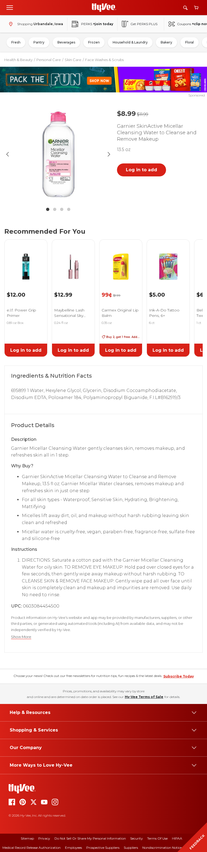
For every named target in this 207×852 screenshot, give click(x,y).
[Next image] (109, 154)
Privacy (44, 838)
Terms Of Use (157, 838)
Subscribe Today (178, 676)
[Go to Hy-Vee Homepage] (104, 7)
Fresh (15, 42)
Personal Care (48, 60)
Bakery (166, 42)
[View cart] (196, 7)
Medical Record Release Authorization (31, 848)
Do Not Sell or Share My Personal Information (90, 838)
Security (136, 838)
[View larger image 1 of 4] (58, 154)
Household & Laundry (130, 42)
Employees (73, 848)
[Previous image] (7, 154)
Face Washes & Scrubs (104, 60)
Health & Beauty (18, 60)
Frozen (94, 42)
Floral (189, 42)
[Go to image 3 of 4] (61, 209)
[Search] (185, 7)
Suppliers (131, 848)
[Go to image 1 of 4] (47, 209)
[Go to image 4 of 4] (68, 209)
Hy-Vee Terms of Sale (144, 697)
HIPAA (177, 838)
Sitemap (27, 838)
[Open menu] (9, 7)
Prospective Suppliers (102, 848)
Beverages (66, 42)
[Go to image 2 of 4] (54, 209)
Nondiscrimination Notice (162, 848)
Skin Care (73, 60)
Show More (21, 637)
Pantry (38, 42)
